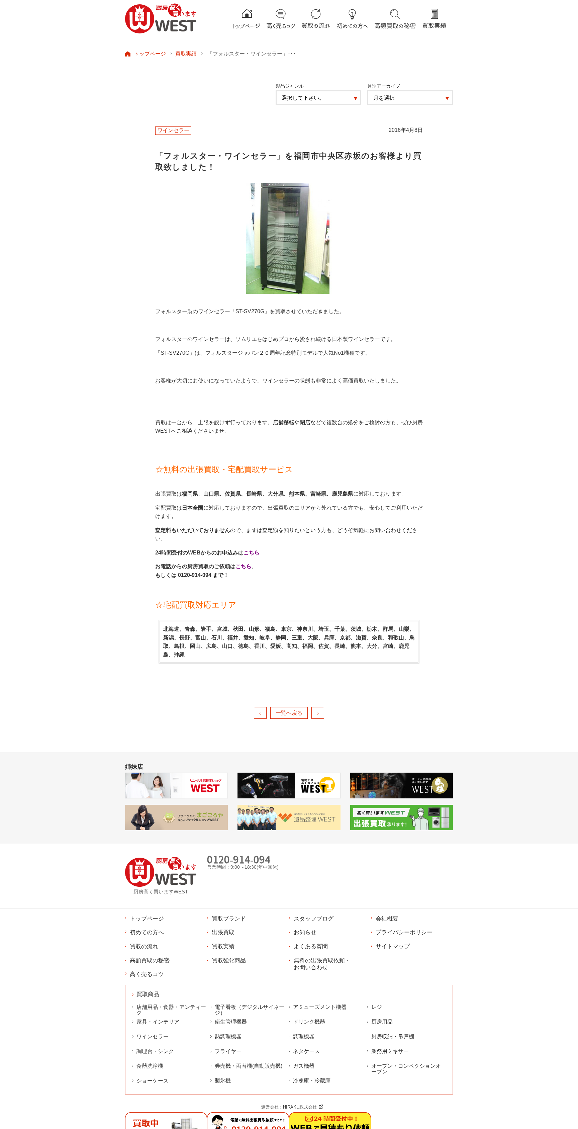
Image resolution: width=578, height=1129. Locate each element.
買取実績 (186, 54)
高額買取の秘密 (150, 960)
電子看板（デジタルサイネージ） (249, 1010)
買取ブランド (229, 918)
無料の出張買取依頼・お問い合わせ (322, 964)
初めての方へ (147, 932)
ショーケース (152, 1080)
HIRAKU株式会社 (300, 1107)
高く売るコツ (147, 974)
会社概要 (387, 918)
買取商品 (147, 994)
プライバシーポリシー (404, 932)
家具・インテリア (157, 1022)
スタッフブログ (313, 918)
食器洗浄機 (149, 1066)
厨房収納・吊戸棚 (392, 1036)
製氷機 (223, 1080)
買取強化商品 (229, 960)
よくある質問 (311, 946)
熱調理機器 (228, 1036)
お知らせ (305, 932)
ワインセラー (152, 1036)
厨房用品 (382, 1022)
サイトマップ (393, 946)
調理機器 (303, 1036)
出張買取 (223, 932)
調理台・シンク (155, 1051)
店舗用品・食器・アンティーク (171, 1010)
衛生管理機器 (231, 1022)
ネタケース (306, 1051)
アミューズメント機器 (320, 1007)
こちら (252, 552)
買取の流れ (144, 946)
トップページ (150, 54)
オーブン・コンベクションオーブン (406, 1068)
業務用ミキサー (390, 1051)
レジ (376, 1007)
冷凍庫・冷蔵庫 (311, 1080)
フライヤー (228, 1051)
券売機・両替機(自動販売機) (248, 1066)
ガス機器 (303, 1066)
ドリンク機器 (309, 1022)
